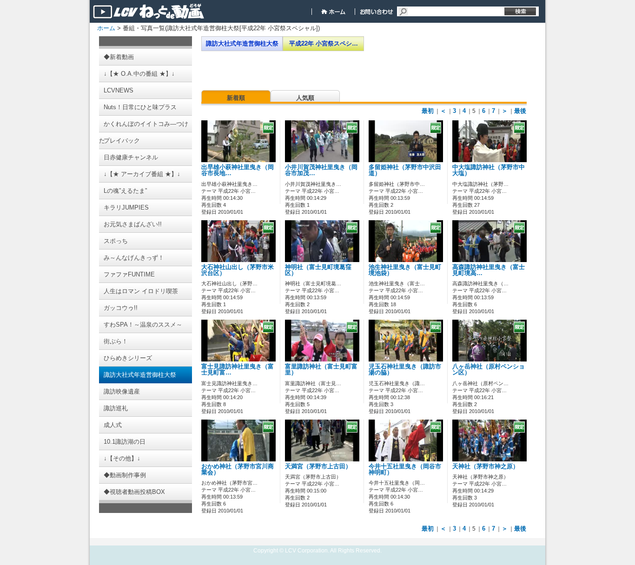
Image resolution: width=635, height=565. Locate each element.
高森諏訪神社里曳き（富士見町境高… (488, 270)
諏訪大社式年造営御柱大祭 (242, 43)
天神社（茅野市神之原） (485, 466)
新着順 (236, 97)
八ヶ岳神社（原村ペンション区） (488, 369)
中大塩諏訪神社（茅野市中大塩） (488, 170)
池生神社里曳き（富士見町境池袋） (405, 270)
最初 (428, 110)
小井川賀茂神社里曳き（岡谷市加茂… (321, 170)
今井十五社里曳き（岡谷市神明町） (405, 469)
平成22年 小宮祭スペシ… (323, 43)
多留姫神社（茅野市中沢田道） (405, 170)
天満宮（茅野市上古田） (318, 466)
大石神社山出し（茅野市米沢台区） (237, 270)
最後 (520, 110)
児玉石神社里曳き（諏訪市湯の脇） (405, 369)
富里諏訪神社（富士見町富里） (321, 369)
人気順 (305, 97)
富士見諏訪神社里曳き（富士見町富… (237, 369)
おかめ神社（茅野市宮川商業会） (237, 469)
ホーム (106, 28)
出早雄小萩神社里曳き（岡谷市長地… (237, 170)
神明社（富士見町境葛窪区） (318, 270)
